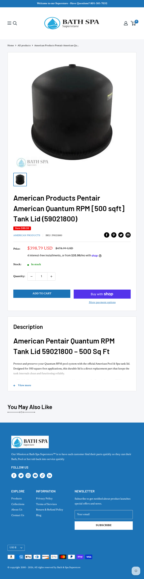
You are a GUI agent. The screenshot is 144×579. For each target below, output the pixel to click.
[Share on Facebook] (106, 235)
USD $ (13, 548)
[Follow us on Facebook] (13, 475)
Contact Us (17, 515)
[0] (133, 23)
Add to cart (41, 293)
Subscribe (104, 525)
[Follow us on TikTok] (42, 475)
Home (11, 46)
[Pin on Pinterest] (113, 235)
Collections (17, 504)
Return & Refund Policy (49, 510)
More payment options (102, 302)
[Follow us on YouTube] (35, 475)
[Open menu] (9, 23)
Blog (38, 515)
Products (16, 498)
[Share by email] (128, 235)
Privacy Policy (44, 498)
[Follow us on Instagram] (28, 475)
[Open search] (15, 23)
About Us (16, 510)
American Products (26, 235)
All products (24, 46)
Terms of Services (46, 504)
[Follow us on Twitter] (21, 475)
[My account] (126, 23)
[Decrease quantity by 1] (31, 276)
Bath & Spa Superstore (68, 567)
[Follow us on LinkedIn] (49, 475)
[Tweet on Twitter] (121, 235)
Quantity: (19, 276)
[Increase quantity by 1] (51, 276)
